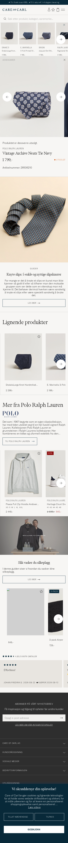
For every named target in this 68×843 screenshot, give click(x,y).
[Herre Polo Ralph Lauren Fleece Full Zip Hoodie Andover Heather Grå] (23, 473)
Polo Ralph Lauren (13, 148)
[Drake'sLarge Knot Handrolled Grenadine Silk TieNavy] (23, 382)
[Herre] (25, 611)
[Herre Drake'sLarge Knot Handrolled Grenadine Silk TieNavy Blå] (23, 356)
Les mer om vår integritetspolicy (34, 725)
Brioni (42, 47)
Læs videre (34, 807)
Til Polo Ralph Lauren (18, 441)
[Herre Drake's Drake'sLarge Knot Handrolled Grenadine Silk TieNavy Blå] (9, 33)
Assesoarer (9, 60)
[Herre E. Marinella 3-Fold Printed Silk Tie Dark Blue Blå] (27, 33)
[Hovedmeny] (63, 10)
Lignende (25, 322)
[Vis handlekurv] (58, 10)
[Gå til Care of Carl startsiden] (15, 9)
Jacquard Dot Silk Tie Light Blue (45, 51)
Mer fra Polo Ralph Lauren (33, 405)
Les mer (32, 303)
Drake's (5, 47)
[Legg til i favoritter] (38, 337)
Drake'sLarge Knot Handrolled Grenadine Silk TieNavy (8, 51)
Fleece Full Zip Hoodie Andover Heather (21, 504)
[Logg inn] (49, 10)
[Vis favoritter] (53, 9)
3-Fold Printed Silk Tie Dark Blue (27, 51)
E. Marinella (26, 47)
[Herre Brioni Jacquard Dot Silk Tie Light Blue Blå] (46, 33)
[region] (34, 674)
